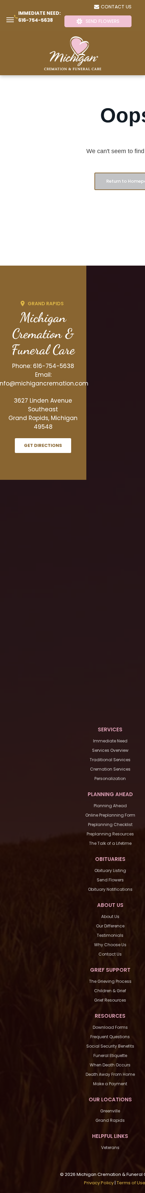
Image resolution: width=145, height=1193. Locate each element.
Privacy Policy (99, 1183)
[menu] (10, 20)
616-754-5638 (35, 20)
